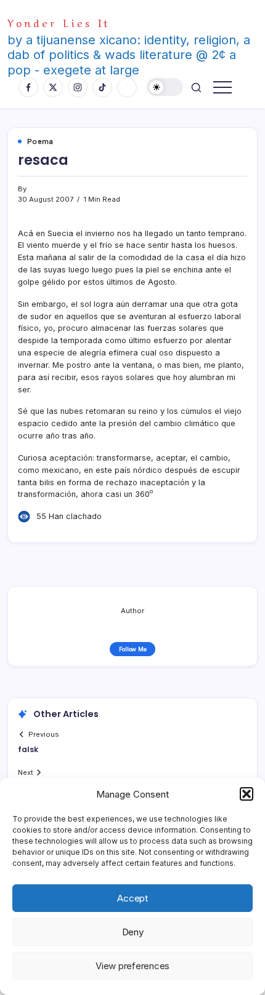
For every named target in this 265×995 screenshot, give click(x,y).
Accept (132, 898)
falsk (28, 749)
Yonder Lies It (58, 22)
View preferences (132, 966)
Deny (133, 932)
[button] (246, 794)
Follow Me (133, 649)
